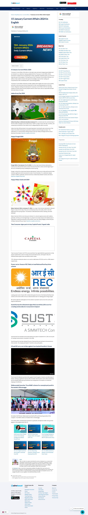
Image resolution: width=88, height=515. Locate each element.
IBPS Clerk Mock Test (63, 56)
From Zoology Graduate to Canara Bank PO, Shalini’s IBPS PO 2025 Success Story (48, 436)
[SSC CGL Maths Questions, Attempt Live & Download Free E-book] (48, 445)
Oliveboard (15, 468)
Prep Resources (50, 8)
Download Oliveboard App (64, 153)
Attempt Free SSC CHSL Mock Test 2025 (68, 151)
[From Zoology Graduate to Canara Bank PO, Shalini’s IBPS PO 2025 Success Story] (48, 429)
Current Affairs (26, 14)
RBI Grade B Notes (63, 80)
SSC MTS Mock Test (63, 62)
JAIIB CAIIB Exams (29, 499)
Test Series (40, 489)
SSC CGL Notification (63, 22)
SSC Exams (27, 493)
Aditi (27, 31)
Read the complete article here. (28, 133)
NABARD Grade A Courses (64, 40)
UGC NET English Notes (64, 78)
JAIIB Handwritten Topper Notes (66, 131)
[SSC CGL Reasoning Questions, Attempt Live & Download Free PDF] (34, 445)
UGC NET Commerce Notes (65, 74)
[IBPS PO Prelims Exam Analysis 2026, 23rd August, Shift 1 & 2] (34, 429)
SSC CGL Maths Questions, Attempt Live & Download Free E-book (48, 452)
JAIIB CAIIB (42, 8)
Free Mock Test (71, 3)
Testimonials (55, 493)
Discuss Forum (41, 499)
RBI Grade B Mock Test (64, 58)
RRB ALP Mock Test (63, 64)
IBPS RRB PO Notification (64, 30)
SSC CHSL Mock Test (63, 60)
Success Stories (41, 496)
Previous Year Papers (43, 493)
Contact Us (54, 490)
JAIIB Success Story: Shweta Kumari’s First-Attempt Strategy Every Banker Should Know (68, 89)
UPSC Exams (27, 504)
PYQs (57, 8)
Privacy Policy (55, 495)
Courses (40, 488)
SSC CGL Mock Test (63, 48)
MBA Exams (27, 501)
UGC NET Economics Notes (65, 73)
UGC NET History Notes (64, 76)
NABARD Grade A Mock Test (65, 52)
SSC (23, 8)
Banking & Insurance (16, 8)
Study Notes (41, 491)
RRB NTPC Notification (64, 26)
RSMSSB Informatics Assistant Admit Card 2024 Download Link (24, 476)
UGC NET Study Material (64, 71)
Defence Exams (28, 502)
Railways (28, 8)
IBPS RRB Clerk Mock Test (64, 50)
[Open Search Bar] (76, 8)
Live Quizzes (63, 8)
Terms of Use (55, 497)
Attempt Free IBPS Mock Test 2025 (66, 149)
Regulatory (35, 8)
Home (12, 14)
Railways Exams (28, 494)
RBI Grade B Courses (63, 38)
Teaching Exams (28, 496)
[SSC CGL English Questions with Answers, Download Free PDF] (20, 445)
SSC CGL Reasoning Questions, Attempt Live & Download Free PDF (34, 452)
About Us (54, 488)
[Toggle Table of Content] (20, 66)
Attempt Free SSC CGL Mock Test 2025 (67, 147)
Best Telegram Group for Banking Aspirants (69, 135)
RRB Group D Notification (64, 28)
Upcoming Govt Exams (43, 494)
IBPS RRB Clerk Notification (65, 32)
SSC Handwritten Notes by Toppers (67, 129)
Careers (54, 492)
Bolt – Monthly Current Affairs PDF (66, 133)
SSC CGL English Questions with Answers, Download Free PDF (20, 452)
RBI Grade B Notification (64, 24)
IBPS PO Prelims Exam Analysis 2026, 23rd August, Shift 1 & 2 (34, 436)
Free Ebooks (41, 497)
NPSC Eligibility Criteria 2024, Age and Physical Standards (23, 478)
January (19, 475)
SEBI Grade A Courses (63, 42)
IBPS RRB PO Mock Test (64, 54)
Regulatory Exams (29, 497)
